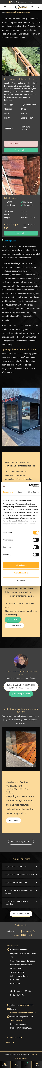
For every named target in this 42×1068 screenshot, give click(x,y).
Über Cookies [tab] (33, 492)
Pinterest (28, 935)
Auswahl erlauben (21, 573)
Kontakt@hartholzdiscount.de (23, 1013)
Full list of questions (21, 913)
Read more (13, 820)
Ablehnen (21, 581)
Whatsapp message (21, 694)
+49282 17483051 (27, 1005)
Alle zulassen (21, 565)
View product (21, 150)
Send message (16, 1020)
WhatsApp (11, 619)
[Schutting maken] (9, 241)
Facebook (26, 931)
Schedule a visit (14, 625)
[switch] (36, 540)
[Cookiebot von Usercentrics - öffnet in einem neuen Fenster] (29, 485)
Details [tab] (20, 492)
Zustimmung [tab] (8, 492)
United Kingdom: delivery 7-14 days (22, 2)
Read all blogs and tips (21, 841)
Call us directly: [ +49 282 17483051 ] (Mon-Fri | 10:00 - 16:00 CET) (21, 686)
